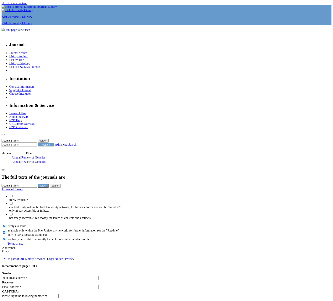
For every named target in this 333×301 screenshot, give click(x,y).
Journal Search (18, 52)
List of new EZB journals (24, 66)
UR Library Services (21, 123)
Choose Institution (20, 93)
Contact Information (21, 86)
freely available (17, 226)
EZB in (18, 127)
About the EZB (18, 116)
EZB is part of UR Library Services (23, 258)
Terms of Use (17, 113)
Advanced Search (66, 144)
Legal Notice (55, 258)
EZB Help (15, 120)
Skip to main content (14, 3)
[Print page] (10, 29)
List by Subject (18, 56)
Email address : (12, 286)
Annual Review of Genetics (28, 157)
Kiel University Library (17, 16)
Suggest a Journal (20, 90)
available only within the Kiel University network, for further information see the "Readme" (63, 230)
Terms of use (15, 243)
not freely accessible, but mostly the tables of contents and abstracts (48, 239)
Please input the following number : (24, 296)
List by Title (16, 59)
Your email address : (15, 277)
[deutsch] (24, 29)
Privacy (69, 258)
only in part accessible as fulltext (27, 234)
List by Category (19, 63)
